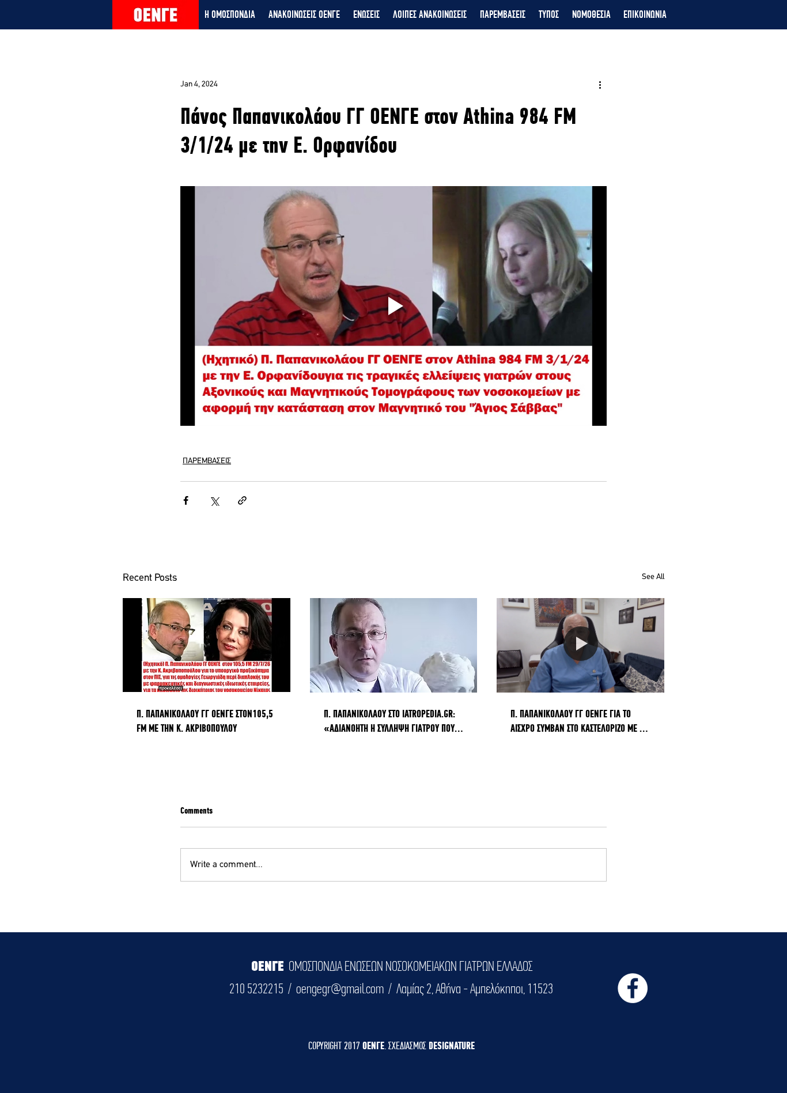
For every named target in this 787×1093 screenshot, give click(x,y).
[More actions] (600, 84)
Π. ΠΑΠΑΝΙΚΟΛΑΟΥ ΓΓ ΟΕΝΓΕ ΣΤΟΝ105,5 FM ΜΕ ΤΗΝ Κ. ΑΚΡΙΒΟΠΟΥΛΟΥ (205, 721)
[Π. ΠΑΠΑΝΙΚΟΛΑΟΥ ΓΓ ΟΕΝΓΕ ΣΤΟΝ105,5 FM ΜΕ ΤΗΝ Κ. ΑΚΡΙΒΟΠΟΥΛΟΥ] (206, 645)
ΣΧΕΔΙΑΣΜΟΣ (408, 1045)
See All (653, 577)
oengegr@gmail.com (340, 989)
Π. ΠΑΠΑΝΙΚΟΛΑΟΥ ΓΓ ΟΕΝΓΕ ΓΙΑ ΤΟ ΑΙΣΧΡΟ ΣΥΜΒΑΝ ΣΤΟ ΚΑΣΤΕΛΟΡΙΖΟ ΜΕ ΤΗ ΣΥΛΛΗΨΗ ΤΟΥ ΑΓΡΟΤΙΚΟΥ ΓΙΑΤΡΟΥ (579, 721)
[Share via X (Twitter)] (214, 500)
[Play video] (393, 306)
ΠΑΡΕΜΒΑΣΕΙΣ (207, 461)
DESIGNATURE (452, 1045)
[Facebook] (633, 988)
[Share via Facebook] (185, 500)
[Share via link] (242, 500)
